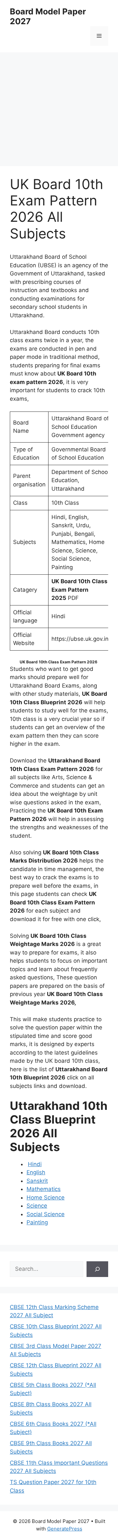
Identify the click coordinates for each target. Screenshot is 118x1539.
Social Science (46, 1214)
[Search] (97, 1269)
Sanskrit (37, 1181)
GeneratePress (64, 1529)
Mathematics (44, 1189)
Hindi (35, 1164)
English (36, 1172)
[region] (59, 104)
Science (37, 1205)
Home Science (46, 1197)
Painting (37, 1222)
